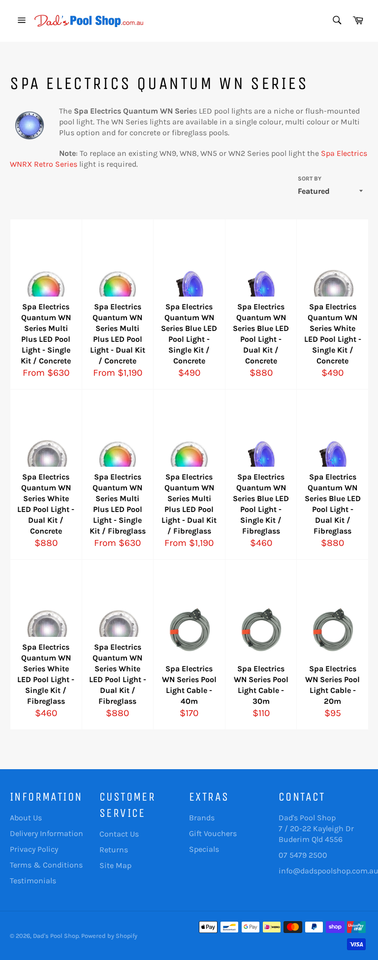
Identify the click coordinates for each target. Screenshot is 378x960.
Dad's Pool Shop (56, 935)
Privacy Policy (34, 849)
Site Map (115, 865)
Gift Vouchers (213, 833)
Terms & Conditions (46, 865)
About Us (26, 817)
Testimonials (33, 880)
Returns (113, 849)
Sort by (309, 178)
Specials (204, 849)
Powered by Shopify (109, 935)
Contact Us (119, 834)
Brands (202, 817)
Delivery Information (46, 833)
